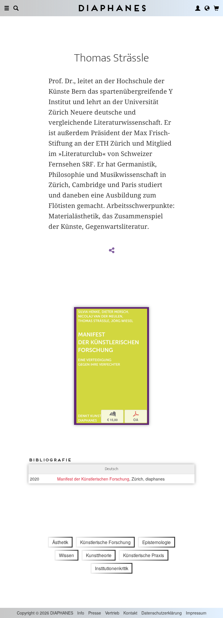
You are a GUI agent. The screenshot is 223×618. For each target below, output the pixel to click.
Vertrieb (112, 613)
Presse (94, 613)
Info (80, 613)
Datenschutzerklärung (161, 613)
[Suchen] (16, 8)
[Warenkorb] (216, 8)
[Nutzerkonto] (197, 8)
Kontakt (130, 613)
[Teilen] (111, 250)
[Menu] (6, 8)
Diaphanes (112, 8)
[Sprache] (207, 8)
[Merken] (78, 312)
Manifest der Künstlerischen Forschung (93, 479)
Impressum (196, 613)
